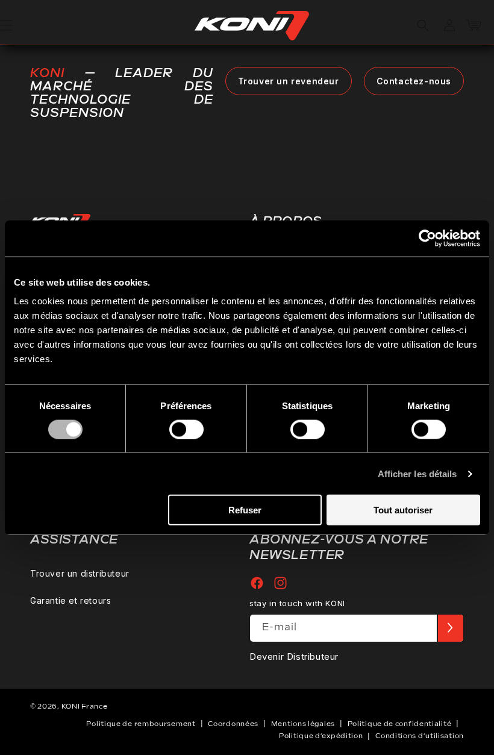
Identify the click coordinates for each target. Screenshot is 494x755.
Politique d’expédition (321, 736)
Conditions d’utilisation (419, 736)
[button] (423, 25)
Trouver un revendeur (288, 81)
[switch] (186, 429)
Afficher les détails (417, 473)
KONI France (84, 706)
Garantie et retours (70, 600)
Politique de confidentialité (400, 724)
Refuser (244, 510)
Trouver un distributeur (80, 573)
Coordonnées (233, 724)
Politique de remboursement (140, 724)
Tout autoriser (403, 510)
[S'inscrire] (450, 628)
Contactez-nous (414, 81)
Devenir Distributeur (294, 656)
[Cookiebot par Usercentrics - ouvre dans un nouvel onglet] (427, 238)
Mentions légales (303, 724)
